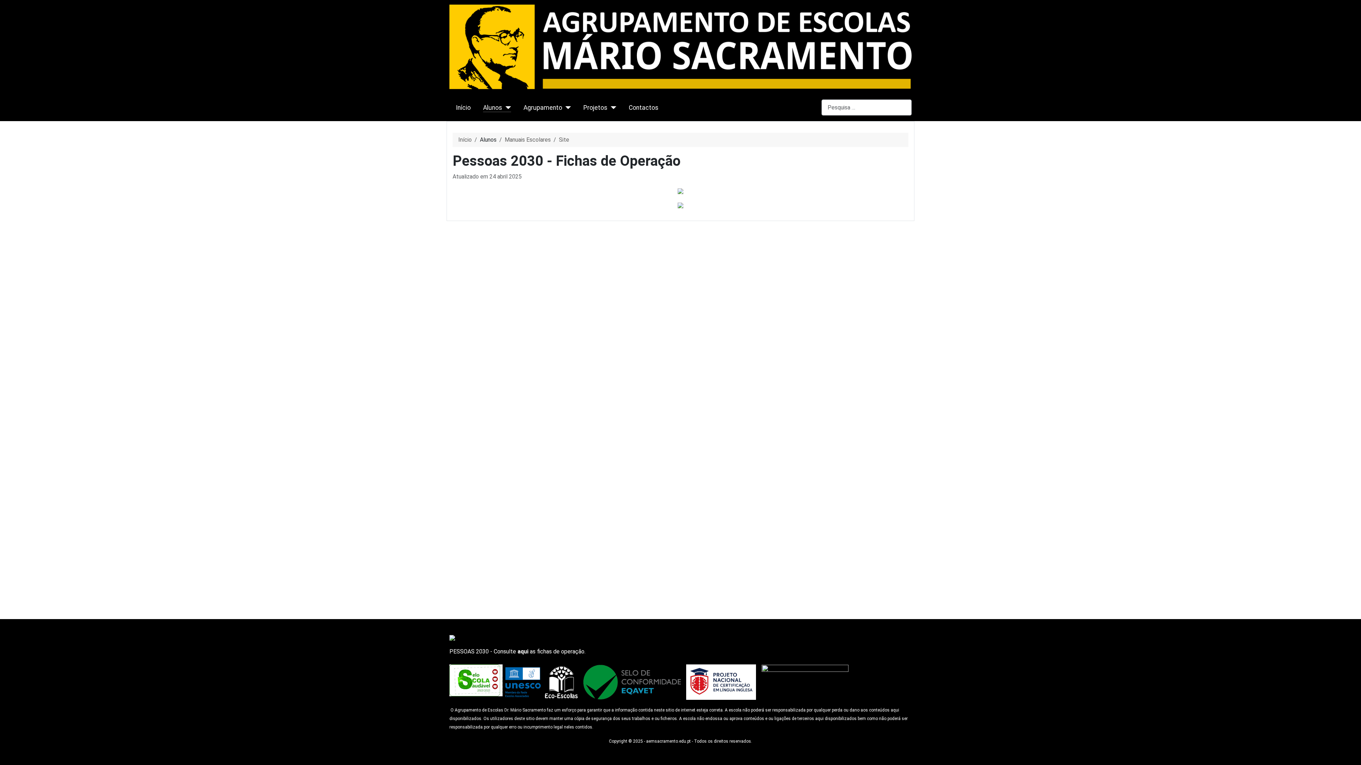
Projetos (595, 107)
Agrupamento (542, 107)
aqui (522, 651)
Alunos (492, 107)
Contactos (644, 107)
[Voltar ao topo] (1352, 756)
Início (463, 107)
